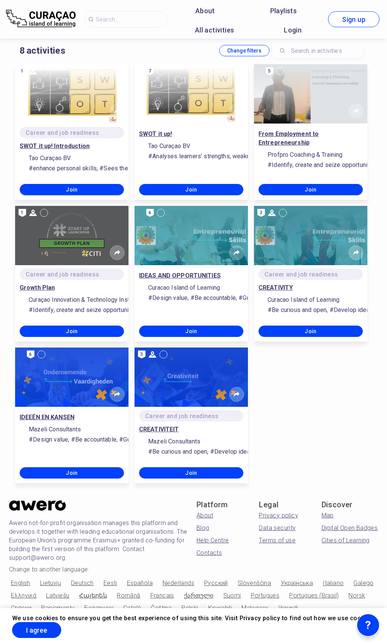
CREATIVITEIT (159, 429)
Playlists (283, 11)
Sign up (353, 19)
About (205, 11)
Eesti (110, 583)
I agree (36, 630)
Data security (277, 527)
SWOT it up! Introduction (55, 146)
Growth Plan (37, 287)
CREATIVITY (276, 287)
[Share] (117, 111)
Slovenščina (254, 583)
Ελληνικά (23, 595)
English (20, 583)
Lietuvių (50, 583)
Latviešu (57, 595)
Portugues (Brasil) (314, 595)
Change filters (244, 51)
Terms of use (277, 540)
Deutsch (82, 583)
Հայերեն (93, 595)
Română (128, 595)
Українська (297, 583)
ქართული (199, 595)
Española (140, 583)
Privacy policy (278, 515)
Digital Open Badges (350, 527)
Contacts (209, 552)
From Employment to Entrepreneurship (289, 138)
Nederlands (178, 583)
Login (293, 30)
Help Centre (213, 540)
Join (72, 190)
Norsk (356, 595)
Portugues (265, 595)
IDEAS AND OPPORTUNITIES (180, 275)
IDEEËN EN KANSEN (47, 417)
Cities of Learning (346, 540)
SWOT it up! (155, 133)
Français (162, 595)
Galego (363, 583)
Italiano (333, 583)
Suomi (232, 595)
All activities (214, 30)
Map (328, 515)
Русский (216, 583)
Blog (203, 527)
